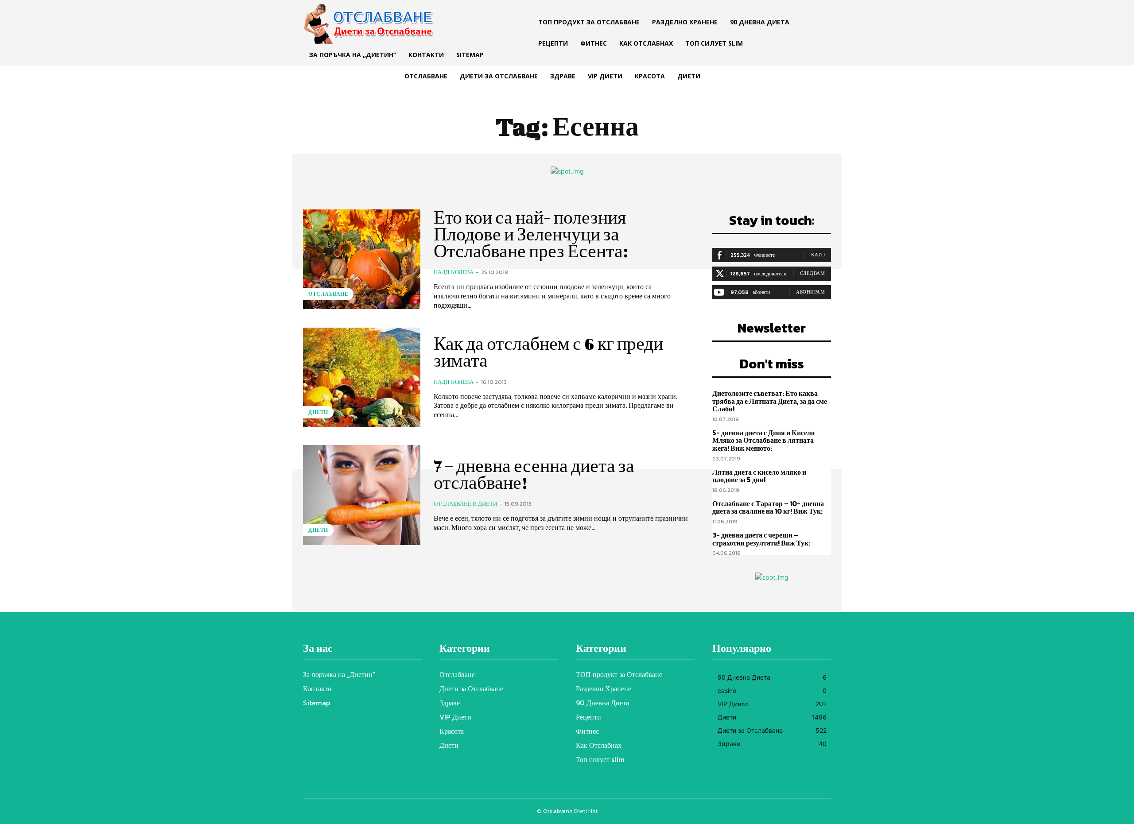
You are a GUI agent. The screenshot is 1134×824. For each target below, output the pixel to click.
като (818, 254)
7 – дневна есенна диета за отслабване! (534, 474)
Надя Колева (454, 272)
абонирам (810, 291)
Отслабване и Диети (465, 503)
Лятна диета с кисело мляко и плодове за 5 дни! (759, 476)
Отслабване (328, 294)
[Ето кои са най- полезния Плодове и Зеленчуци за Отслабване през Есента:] (361, 259)
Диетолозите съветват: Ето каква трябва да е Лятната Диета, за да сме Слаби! (769, 401)
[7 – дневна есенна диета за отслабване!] (361, 495)
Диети (318, 412)
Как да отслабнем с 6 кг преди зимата (548, 352)
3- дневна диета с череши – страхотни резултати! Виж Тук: (761, 539)
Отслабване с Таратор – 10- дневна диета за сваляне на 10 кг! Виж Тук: (768, 507)
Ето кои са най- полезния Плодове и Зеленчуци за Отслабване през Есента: (531, 234)
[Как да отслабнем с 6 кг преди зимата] (361, 377)
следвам (812, 273)
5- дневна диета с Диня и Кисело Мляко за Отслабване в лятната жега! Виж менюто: (763, 440)
